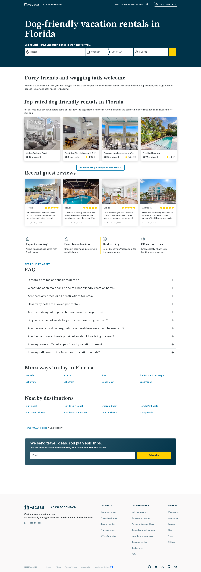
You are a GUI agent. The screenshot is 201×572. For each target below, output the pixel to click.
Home (28, 428)
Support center (107, 524)
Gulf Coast (31, 406)
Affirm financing (108, 536)
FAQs (134, 554)
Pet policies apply (37, 264)
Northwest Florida (35, 412)
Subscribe (154, 455)
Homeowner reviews (141, 518)
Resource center (139, 542)
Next (58, 134)
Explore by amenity (109, 512)
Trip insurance (107, 530)
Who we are (173, 512)
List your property (140, 512)
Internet (68, 375)
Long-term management (143, 536)
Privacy (58, 567)
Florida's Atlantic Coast (76, 412)
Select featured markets (143, 530)
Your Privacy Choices (102, 567)
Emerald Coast (109, 406)
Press (170, 536)
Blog (170, 530)
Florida (43, 428)
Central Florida (109, 412)
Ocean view (108, 382)
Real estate (137, 548)
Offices (171, 542)
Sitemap (48, 567)
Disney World (146, 412)
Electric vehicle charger (152, 375)
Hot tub (30, 375)
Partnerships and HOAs (143, 524)
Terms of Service (71, 567)
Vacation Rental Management (129, 4)
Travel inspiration (108, 518)
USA (35, 428)
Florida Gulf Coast (73, 406)
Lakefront (69, 382)
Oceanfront (145, 382)
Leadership (173, 518)
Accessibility (86, 567)
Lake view (31, 382)
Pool (104, 375)
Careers (171, 524)
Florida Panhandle (148, 406)
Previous (26, 134)
